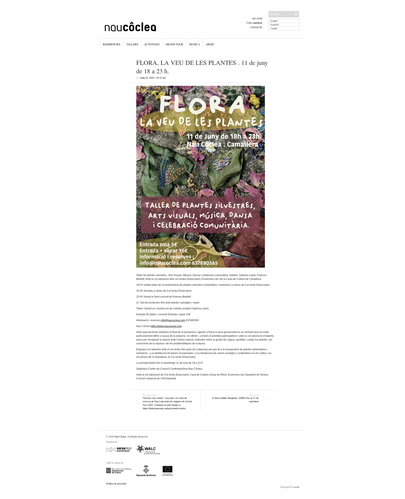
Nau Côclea (120, 436)
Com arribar (254, 22)
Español (274, 24)
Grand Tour (174, 44)
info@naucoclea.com (173, 320)
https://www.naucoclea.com (166, 326)
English (274, 21)
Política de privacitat (116, 483)
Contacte (256, 27)
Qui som (257, 18)
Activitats (151, 44)
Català (273, 28)
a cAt (296, 486)
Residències (111, 44)
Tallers (132, 44)
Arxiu (210, 44)
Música (194, 44)
